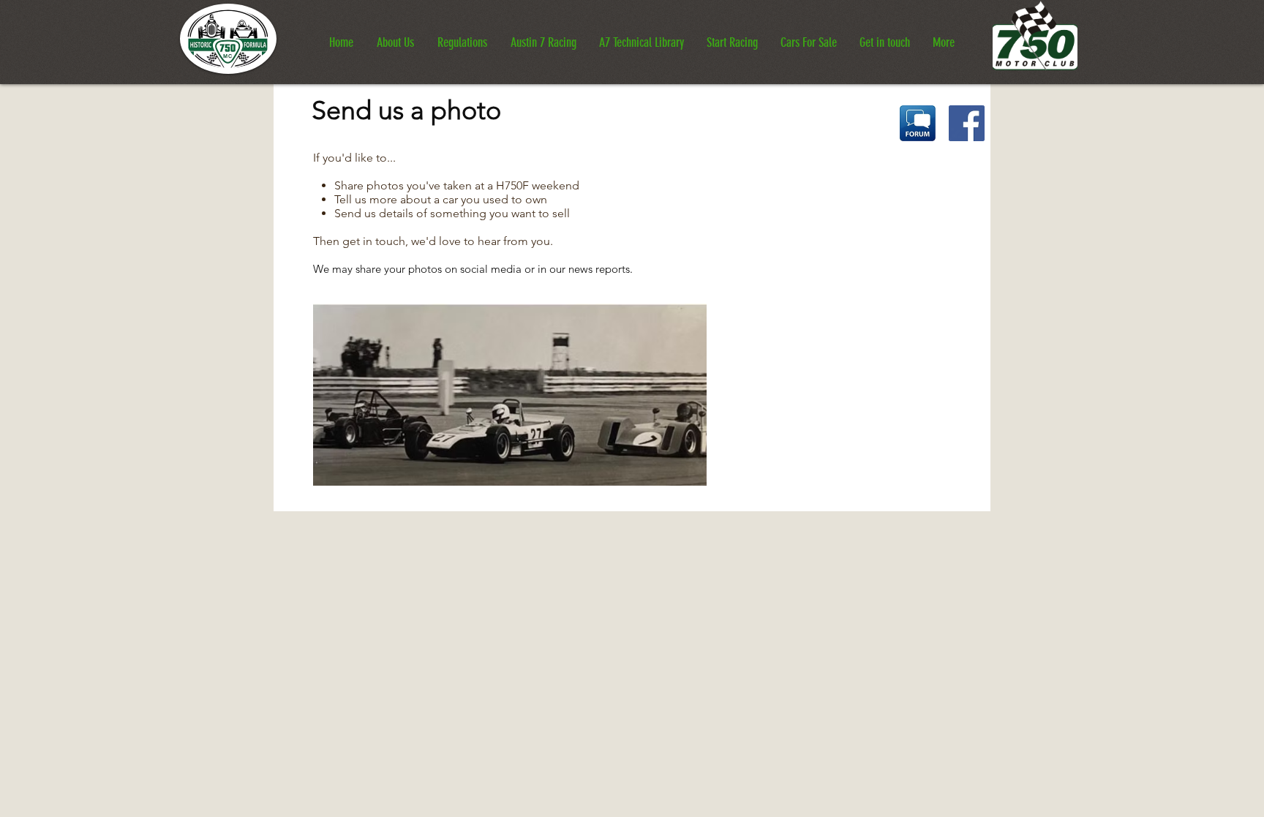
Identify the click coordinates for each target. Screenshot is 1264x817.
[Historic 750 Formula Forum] (918, 123)
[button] (395, 36)
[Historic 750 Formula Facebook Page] (967, 123)
